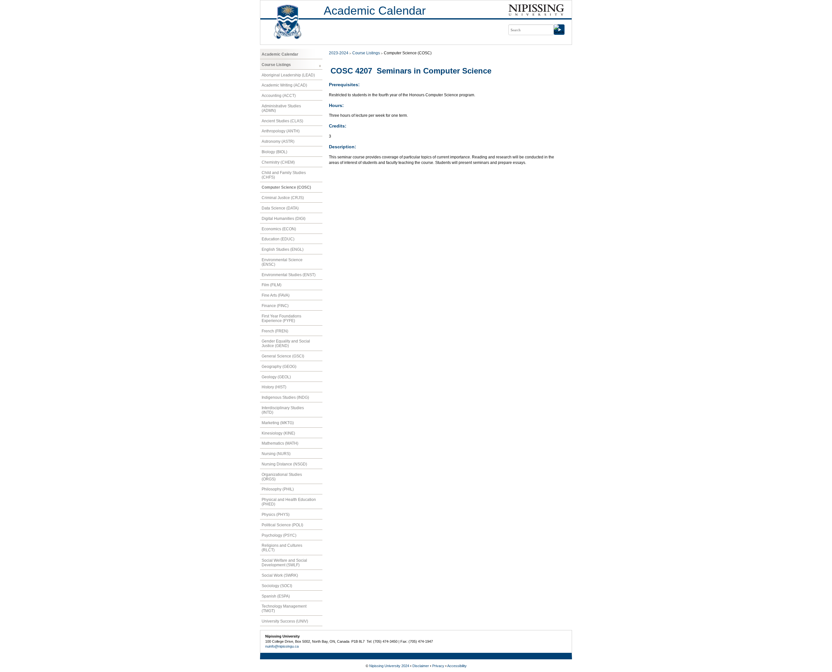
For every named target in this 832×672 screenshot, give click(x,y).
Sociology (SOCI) (277, 586)
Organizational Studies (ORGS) (282, 476)
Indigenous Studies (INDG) (285, 397)
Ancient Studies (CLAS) (282, 121)
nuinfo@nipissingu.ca (282, 646)
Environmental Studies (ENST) (289, 275)
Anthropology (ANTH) (281, 131)
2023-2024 (338, 53)
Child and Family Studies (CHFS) (284, 175)
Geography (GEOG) (279, 366)
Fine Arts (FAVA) (276, 295)
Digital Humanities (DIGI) (284, 218)
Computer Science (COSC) (286, 187)
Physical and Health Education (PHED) (289, 501)
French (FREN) (275, 331)
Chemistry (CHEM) (278, 162)
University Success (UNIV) (285, 621)
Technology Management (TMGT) (284, 608)
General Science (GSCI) (283, 356)
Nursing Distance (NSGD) (284, 464)
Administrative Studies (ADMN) (281, 108)
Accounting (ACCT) (279, 95)
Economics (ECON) (279, 229)
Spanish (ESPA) (276, 596)
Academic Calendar (375, 10)
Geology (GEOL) (276, 377)
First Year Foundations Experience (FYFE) (281, 318)
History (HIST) (274, 387)
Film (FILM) (271, 285)
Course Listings (276, 64)
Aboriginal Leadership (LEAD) (288, 75)
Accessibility (457, 666)
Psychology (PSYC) (279, 535)
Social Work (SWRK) (280, 575)
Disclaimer (420, 666)
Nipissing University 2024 (389, 666)
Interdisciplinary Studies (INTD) (283, 410)
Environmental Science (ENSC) (282, 262)
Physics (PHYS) (276, 514)
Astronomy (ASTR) (278, 141)
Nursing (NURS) (276, 453)
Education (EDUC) (278, 239)
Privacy (438, 666)
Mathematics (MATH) (280, 443)
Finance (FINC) (275, 305)
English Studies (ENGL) (283, 249)
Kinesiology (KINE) (278, 433)
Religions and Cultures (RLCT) (282, 547)
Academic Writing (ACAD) (284, 85)
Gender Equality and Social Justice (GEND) (286, 343)
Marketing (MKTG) (278, 423)
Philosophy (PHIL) (278, 489)
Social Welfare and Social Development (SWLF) (284, 562)
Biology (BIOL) (274, 152)
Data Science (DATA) (280, 208)
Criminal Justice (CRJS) (283, 197)
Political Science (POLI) (282, 525)
